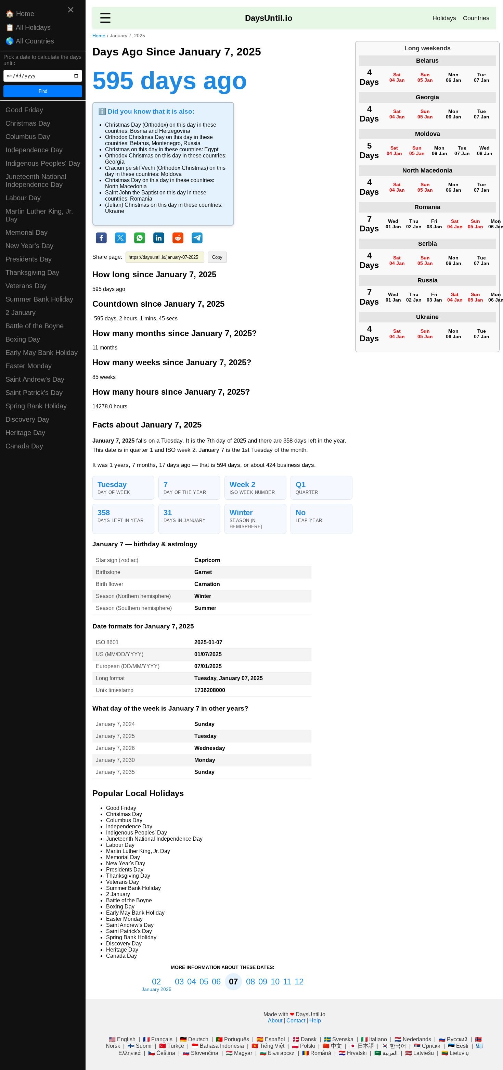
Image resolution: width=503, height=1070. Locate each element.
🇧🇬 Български (277, 1053)
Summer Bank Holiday (39, 299)
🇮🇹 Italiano (374, 1039)
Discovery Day (27, 419)
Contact (295, 1020)
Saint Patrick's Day (34, 392)
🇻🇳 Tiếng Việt (268, 1046)
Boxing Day (22, 339)
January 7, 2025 (115, 736)
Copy (217, 257)
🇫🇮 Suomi (140, 1046)
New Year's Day (29, 246)
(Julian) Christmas (127, 205)
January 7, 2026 (115, 748)
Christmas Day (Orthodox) (136, 125)
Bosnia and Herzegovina (160, 131)
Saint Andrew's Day (34, 379)
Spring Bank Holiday (36, 406)
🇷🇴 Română (316, 1053)
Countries (476, 18)
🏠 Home (19, 13)
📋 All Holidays (28, 27)
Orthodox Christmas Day (135, 137)
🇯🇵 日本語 (361, 1046)
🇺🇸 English (122, 1039)
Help (315, 1020)
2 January (20, 312)
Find (43, 91)
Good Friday (24, 110)
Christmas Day (27, 123)
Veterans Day (26, 286)
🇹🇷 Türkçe (171, 1046)
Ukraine (114, 211)
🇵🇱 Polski (303, 1046)
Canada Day (24, 446)
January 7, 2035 (115, 772)
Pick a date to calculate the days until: (42, 60)
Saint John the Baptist (131, 192)
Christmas (117, 149)
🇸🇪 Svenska (338, 1039)
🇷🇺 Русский (453, 1039)
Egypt (211, 149)
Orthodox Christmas (129, 155)
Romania (141, 199)
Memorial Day (26, 232)
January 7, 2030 (115, 760)
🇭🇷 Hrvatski (353, 1053)
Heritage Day (25, 432)
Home (98, 35)
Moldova (171, 174)
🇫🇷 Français (157, 1039)
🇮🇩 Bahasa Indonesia (218, 1046)
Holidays (444, 18)
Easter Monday (28, 366)
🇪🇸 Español (271, 1039)
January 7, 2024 (115, 724)
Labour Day (23, 198)
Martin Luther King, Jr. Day (39, 215)
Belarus (139, 143)
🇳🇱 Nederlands (413, 1039)
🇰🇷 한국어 (394, 1046)
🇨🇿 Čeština (161, 1053)
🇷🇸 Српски (427, 1046)
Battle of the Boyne (34, 326)
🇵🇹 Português (232, 1039)
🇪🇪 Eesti (458, 1046)
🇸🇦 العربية (386, 1053)
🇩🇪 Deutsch (194, 1039)
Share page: (107, 257)
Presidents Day (28, 259)
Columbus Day (27, 136)
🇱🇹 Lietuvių (455, 1053)
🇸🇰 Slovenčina (200, 1053)
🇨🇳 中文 (332, 1046)
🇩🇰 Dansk (305, 1039)
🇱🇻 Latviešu (419, 1053)
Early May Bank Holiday (41, 352)
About (275, 1020)
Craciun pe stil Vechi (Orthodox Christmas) (156, 168)
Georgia (115, 162)
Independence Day (34, 150)
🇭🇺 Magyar (239, 1053)
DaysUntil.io (269, 18)
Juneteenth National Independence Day (35, 180)
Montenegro (166, 143)
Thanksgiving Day (32, 272)
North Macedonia (126, 186)
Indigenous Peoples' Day (42, 163)
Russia (192, 143)
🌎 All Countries (29, 41)
